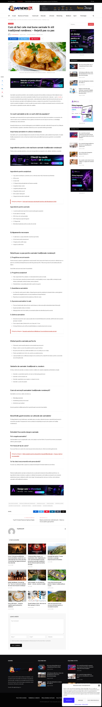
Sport (75, 15)
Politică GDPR (85, 704)
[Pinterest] (2, 92)
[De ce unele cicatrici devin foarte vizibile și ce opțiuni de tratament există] (74, 161)
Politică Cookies (78, 704)
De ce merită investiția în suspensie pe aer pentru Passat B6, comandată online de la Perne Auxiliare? (86, 135)
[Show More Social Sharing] (42, 38)
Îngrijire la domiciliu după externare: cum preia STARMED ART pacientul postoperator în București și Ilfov (86, 91)
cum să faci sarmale (13, 503)
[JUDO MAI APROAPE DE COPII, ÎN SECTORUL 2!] (74, 83)
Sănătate (68, 15)
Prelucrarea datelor (48, 698)
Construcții (35, 15)
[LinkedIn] (2, 88)
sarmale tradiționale (47, 505)
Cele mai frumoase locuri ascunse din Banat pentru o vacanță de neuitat (55, 605)
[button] (99, 685)
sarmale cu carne (59, 503)
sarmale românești (37, 505)
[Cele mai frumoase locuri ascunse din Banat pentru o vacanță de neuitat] (57, 596)
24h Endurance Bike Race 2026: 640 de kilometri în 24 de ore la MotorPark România (86, 74)
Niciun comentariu (32, 34)
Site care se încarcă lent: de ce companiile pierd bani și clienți (86, 65)
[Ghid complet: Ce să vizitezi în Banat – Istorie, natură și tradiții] (37, 575)
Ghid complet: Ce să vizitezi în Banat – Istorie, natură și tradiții (36, 583)
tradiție (60, 97)
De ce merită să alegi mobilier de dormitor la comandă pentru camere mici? (86, 145)
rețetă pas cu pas (41, 503)
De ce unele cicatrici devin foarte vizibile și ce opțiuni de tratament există (86, 161)
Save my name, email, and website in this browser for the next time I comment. (31, 640)
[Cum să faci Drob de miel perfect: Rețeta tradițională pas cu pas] (57, 575)
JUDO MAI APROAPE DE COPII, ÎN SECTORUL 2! (86, 82)
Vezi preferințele (93, 700)
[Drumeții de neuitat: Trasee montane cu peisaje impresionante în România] (57, 549)
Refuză (80, 700)
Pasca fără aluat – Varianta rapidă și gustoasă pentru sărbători (15, 605)
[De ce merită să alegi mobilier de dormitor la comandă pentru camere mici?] (74, 145)
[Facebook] (2, 80)
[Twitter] (2, 84)
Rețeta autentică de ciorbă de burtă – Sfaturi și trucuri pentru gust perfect (52, 521)
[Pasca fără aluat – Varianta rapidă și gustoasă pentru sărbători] (17, 596)
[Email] (2, 96)
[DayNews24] (20, 8)
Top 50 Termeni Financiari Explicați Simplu (23, 520)
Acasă (14, 15)
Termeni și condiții (34, 698)
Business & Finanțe (23, 15)
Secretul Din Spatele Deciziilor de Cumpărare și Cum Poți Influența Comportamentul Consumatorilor (42, 1)
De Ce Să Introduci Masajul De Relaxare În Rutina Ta (85, 153)
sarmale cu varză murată (14, 505)
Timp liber (11, 23)
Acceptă (69, 700)
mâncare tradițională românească (27, 503)
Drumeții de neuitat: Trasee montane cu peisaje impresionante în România (55, 558)
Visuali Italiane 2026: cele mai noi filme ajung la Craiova (37, 604)
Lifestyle (51, 15)
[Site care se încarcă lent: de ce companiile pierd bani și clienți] (74, 66)
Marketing (59, 15)
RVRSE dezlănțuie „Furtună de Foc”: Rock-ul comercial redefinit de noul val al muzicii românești (17, 584)
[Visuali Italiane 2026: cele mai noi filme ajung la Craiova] (37, 596)
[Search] (93, 15)
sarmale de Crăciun (26, 505)
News (15, 19)
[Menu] (9, 16)
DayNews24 (15, 34)
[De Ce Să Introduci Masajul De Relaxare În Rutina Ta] (74, 154)
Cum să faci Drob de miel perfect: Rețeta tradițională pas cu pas (56, 584)
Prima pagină (10, 19)
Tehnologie (83, 15)
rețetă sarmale (50, 503)
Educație (43, 15)
